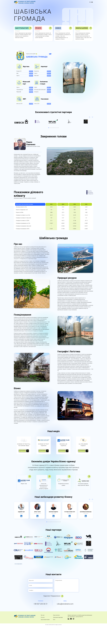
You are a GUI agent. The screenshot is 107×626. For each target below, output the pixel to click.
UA (92, 2)
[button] (48, 127)
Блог (54, 619)
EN (90, 2)
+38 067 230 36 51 (40, 604)
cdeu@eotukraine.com (65, 604)
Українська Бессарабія (31, 53)
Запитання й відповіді (58, 617)
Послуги (43, 617)
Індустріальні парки (45, 619)
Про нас (42, 615)
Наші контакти (56, 615)
